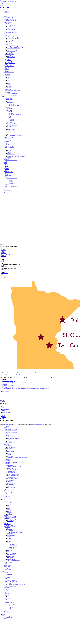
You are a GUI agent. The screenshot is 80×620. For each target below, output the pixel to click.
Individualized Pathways (7, 566)
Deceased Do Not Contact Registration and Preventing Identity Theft (16, 584)
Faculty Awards (7, 470)
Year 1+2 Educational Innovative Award (12, 475)
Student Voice (7, 570)
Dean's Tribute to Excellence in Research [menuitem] (10, 19)
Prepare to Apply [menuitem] (6, 88)
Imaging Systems (9, 449)
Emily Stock (8, 506)
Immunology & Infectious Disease (9, 602)
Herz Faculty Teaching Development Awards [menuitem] (11, 36)
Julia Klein (8, 509)
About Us (2, 257)
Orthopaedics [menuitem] (7, 69)
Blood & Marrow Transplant (9, 598)
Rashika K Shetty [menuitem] (9, 85)
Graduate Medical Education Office (10, 442)
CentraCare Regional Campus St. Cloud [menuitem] (9, 22)
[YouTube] (2, 418)
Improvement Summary (8, 569)
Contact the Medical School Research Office (11, 586)
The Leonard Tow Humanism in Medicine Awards (13, 474)
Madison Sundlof (9, 511)
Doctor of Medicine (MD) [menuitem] (7, 97)
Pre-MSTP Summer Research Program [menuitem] (12, 123)
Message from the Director (10, 528)
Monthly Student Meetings (10, 556)
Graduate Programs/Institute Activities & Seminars (13, 560)
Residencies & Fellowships (7, 565)
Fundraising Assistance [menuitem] (10, 55)
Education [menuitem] (3, 96)
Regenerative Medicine (8, 496)
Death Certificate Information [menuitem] (11, 155)
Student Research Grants (10, 484)
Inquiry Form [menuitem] (8, 153)
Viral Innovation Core (8, 445)
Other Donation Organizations (11, 580)
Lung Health (7, 610)
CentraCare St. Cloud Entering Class (12, 519)
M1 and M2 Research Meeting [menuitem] (11, 129)
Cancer (6, 493)
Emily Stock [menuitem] (8, 79)
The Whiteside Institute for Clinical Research (13, 438)
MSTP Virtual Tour (9, 550)
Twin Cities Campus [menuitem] (6, 15)
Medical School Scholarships (11, 483)
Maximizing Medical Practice (11, 487)
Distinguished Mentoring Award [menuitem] (11, 45)
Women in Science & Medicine (11, 559)
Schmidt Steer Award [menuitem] (10, 40)
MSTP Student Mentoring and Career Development (15, 532)
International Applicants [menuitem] (13, 118)
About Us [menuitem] (5, 73)
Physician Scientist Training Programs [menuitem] (12, 125)
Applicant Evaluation (11, 546)
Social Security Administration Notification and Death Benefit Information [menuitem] (16, 156)
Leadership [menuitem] (5, 16)
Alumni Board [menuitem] (7, 59)
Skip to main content (3, 0)
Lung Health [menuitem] (7, 184)
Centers (10, 606)
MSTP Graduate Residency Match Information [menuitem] (15, 114)
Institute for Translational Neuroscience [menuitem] (12, 178)
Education (3, 522)
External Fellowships (10, 533)
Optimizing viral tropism (10, 446)
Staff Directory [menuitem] (9, 109)
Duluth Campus (10, 374)
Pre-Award (5, 589)
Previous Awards (9, 459)
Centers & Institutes (6, 444)
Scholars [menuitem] (10, 182)
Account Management (10, 481)
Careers (3, 407)
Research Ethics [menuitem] (6, 161)
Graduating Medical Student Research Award (13, 464)
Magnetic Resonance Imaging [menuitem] (9, 176)
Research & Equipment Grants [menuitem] (11, 56)
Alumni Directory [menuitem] (9, 111)
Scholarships (7, 497)
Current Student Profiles (8, 502)
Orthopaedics (7, 495)
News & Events (11, 607)
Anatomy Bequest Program (7, 572)
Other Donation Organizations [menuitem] (11, 154)
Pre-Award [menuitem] (5, 163)
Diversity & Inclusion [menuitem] (6, 64)
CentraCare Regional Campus (16, 374)
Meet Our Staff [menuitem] (9, 150)
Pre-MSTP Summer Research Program (12, 549)
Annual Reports (4, 417)
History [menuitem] (5, 34)
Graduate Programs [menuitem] (6, 138)
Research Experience (13, 544)
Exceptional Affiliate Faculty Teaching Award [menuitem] (13, 46)
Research (2, 265)
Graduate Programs (6, 564)
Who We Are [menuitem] (8, 28)
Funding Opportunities (7, 587)
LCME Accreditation (6, 567)
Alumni (5, 13)
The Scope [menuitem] (5, 191)
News (3, 615)
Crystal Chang (9, 505)
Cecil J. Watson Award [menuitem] (10, 43)
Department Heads (7, 428)
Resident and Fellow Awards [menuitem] (9, 42)
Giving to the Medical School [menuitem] (7, 65)
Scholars (10, 609)
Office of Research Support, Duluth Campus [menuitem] (11, 25)
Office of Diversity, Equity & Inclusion (10, 434)
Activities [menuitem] (8, 107)
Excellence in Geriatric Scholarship (11, 469)
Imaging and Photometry (10, 453)
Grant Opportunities (9, 562)
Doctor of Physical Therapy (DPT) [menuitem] (8, 99)
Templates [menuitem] (6, 166)
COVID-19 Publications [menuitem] (8, 170)
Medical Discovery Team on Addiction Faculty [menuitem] (11, 186)
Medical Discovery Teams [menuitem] (7, 185)
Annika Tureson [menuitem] (9, 77)
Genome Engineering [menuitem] (8, 175)
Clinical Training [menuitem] (11, 103)
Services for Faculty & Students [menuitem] (9, 54)
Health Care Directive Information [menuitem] (11, 152)
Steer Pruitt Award (9, 467)
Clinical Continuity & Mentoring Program (12, 553)
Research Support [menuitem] (6, 162)
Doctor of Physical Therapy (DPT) (8, 525)
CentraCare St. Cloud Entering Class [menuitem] (12, 93)
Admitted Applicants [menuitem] (8, 92)
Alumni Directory (9, 537)
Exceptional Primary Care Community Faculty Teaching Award (15, 473)
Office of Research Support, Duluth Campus (11, 432)
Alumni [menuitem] (5, 58)
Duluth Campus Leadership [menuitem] (9, 17)
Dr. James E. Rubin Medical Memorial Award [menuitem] (13, 37)
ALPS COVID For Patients (10, 596)
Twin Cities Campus (4, 374)
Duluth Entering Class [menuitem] (10, 94)
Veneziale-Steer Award (10, 465)
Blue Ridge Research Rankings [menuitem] (8, 190)
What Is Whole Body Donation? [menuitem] (9, 147)
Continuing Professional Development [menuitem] (9, 140)
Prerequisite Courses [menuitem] (8, 89)
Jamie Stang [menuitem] (8, 81)
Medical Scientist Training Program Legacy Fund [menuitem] (11, 137)
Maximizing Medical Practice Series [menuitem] (10, 63)
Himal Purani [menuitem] (8, 80)
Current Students (4, 411)
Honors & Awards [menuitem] (6, 35)
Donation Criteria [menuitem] (7, 151)
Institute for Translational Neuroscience (12, 604)
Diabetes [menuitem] (6, 174)
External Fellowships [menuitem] (10, 106)
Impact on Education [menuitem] (9, 148)
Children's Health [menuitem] (7, 67)
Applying (8, 458)
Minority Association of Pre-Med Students (10, 517)
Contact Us (6, 563)
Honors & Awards (6, 461)
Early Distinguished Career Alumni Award (12, 478)
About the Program (7, 527)
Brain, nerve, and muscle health (9, 492)
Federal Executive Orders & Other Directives (8, 193)
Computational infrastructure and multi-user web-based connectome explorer (17, 457)
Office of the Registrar (8, 440)
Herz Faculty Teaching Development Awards (11, 462)
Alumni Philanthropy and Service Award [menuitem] (12, 50)
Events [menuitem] (4, 192)
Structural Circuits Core (8, 448)
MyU (2, 3)
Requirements (10, 543)
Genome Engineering (8, 601)
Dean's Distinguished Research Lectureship (11, 429)
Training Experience (9, 529)
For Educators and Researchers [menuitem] (9, 146)
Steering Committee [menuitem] (9, 110)
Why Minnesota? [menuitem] (7, 74)
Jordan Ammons (9, 508)
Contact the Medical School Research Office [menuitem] (11, 160)
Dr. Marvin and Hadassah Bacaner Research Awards (14, 466)
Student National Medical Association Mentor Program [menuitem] (12, 90)
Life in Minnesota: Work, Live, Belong (9, 498)
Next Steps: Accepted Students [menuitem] (13, 95)
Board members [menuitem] (9, 60)
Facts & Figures (7, 501)
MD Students (5, 11)
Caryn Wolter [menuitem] (9, 78)
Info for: (3, 10)
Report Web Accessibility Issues (40, 424)
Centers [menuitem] (10, 179)
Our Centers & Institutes (4, 273)
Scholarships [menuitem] (7, 70)
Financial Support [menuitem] (9, 122)
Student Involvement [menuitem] (8, 143)
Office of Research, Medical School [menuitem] (10, 29)
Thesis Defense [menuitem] (11, 113)
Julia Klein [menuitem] (8, 82)
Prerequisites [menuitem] (12, 119)
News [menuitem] (3, 188)
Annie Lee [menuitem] (8, 76)
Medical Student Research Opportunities (12, 437)
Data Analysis (9, 454)
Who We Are (8, 439)
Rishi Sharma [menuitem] (9, 86)
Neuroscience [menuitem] (7, 177)
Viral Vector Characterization (11, 447)
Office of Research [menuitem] (6, 159)
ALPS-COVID (7, 595)
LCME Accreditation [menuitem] (6, 141)
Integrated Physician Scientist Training (14, 531)
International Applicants (13, 545)
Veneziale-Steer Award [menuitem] (10, 39)
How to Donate (7, 578)
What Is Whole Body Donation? (9, 573)
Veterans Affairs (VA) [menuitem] (8, 167)
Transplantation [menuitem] (7, 71)
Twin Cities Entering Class (10, 520)
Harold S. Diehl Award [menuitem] (10, 52)
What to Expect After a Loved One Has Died (11, 581)
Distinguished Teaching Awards (11, 472)
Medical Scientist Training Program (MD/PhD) (10, 526)
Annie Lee (8, 503)
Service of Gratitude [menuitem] (8, 158)
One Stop (3, 410)
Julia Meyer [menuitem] (8, 83)
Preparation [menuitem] (10, 132)
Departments (5, 443)
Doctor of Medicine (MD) (7, 524)
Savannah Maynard (9, 514)
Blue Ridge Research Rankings (8, 616)
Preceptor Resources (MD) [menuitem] (8, 98)
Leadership (5, 427)
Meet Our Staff (9, 576)
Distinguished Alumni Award (11, 477)
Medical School (4, 7)
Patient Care (2, 261)
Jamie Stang (8, 507)
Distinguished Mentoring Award (11, 471)
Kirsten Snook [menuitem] (9, 84)
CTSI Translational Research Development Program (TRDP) (15, 561)
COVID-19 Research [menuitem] (6, 168)
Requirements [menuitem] (10, 117)
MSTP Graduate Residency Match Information (15, 540)
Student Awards (7, 463)
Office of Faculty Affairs (8, 435)
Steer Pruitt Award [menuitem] (9, 41)
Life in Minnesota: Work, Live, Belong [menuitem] (9, 72)
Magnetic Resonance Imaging (9, 603)
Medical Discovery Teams (7, 612)
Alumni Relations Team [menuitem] (8, 62)
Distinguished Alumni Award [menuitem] (11, 51)
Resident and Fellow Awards (9, 468)
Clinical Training (11, 530)
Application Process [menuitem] (6, 91)
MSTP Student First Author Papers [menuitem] (13, 112)
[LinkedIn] (40, 243)
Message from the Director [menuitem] (10, 102)
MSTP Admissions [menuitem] (7, 115)
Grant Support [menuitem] (9, 26)
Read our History (51, 377)
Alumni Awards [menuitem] (7, 49)
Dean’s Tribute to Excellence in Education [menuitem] (10, 20)
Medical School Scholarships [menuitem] (11, 57)
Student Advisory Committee (11, 535)
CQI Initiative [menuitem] (7, 142)
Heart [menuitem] (6, 68)
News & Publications (10, 538)
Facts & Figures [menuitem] (7, 75)
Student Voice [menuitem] (7, 144)
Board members (9, 486)
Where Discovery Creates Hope (6, 415)
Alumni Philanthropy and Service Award (12, 476)
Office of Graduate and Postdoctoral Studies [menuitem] (11, 32)
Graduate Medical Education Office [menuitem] (10, 31)
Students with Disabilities (10, 552)
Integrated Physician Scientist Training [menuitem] (14, 105)
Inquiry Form (8, 579)
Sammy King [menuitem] (8, 87)
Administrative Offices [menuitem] (7, 23)
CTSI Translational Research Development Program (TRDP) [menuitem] (15, 135)
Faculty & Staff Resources (5, 409)
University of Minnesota (8, 424)
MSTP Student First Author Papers (13, 539)
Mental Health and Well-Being (11, 554)
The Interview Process (12, 547)
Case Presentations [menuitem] (9, 131)
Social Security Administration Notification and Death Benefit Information (16, 582)
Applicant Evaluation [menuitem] (11, 120)
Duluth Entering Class (10, 521)
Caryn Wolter (9, 504)
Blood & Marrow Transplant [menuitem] (9, 172)
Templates (6, 592)
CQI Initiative (7, 568)
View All (3, 389)
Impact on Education (9, 574)
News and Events (7, 460)
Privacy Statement (35, 424)
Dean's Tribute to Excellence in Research (10, 430)
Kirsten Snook (9, 510)
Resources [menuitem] (6, 165)
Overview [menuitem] (8, 101)
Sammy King (8, 513)
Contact (5, 490)
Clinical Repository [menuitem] (6, 187)
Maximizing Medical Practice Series (10, 489)
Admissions (3, 499)
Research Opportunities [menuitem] (8, 134)
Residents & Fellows (6, 12)
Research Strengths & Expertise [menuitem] (8, 171)
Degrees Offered (6, 523)
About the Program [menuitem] (7, 100)
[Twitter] (1, 418)
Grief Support (9, 583)
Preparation (10, 558)
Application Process (6, 518)
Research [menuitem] (3, 145)
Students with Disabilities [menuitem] (10, 126)
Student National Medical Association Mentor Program (12, 516)
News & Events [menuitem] (11, 181)
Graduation (8, 441)
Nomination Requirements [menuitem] (10, 53)
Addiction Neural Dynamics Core (9, 451)
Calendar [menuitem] (6, 128)
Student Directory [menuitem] (9, 108)
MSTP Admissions (7, 542)
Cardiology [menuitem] (6, 173)
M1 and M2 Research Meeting (11, 555)
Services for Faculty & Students (9, 480)
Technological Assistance (10, 452)
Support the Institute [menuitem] (11, 183)
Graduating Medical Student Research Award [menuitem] (13, 38)
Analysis (8, 450)
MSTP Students (7, 551)
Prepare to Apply (6, 515)
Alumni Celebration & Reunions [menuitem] (9, 61)
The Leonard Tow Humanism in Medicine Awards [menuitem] (13, 48)
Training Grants (7, 593)
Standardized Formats (10, 456)
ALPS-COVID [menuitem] (7, 169)
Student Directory (9, 534)
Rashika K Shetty (9, 512)
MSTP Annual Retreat (10, 557)
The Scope (3, 416)
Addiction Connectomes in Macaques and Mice (13, 455)
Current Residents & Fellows (6, 412)
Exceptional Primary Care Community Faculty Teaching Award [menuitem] (15, 47)
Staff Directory (9, 536)
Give (2, 406)
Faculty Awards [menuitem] (7, 44)
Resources (8, 541)
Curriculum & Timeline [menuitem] (12, 104)
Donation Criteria (7, 577)
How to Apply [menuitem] (9, 116)
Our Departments (3, 269)
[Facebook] (40, 242)
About (3, 425)
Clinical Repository (6, 613)
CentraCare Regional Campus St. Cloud (9, 433)
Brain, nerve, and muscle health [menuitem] (9, 66)
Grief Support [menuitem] (9, 157)
